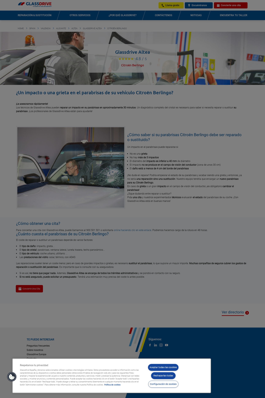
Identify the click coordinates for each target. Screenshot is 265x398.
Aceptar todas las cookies (163, 367)
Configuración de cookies (163, 384)
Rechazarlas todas (163, 375)
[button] (12, 377)
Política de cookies (112, 385)
